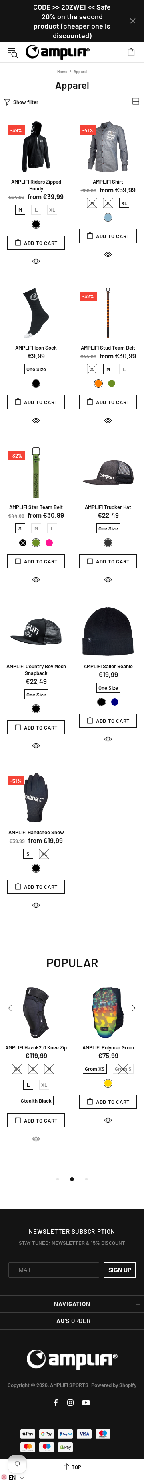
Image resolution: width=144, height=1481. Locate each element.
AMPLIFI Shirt (108, 181)
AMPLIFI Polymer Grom (108, 1047)
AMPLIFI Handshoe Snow (36, 832)
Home (62, 71)
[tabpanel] (36, 1072)
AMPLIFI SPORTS (58, 52)
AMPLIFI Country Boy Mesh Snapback (36, 669)
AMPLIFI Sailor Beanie (108, 666)
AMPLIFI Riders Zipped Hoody (36, 185)
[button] (13, 1477)
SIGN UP (119, 1270)
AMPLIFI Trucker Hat (108, 507)
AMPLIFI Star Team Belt (36, 507)
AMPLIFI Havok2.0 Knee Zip (36, 1047)
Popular (72, 962)
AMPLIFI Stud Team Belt (108, 347)
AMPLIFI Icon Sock (36, 347)
